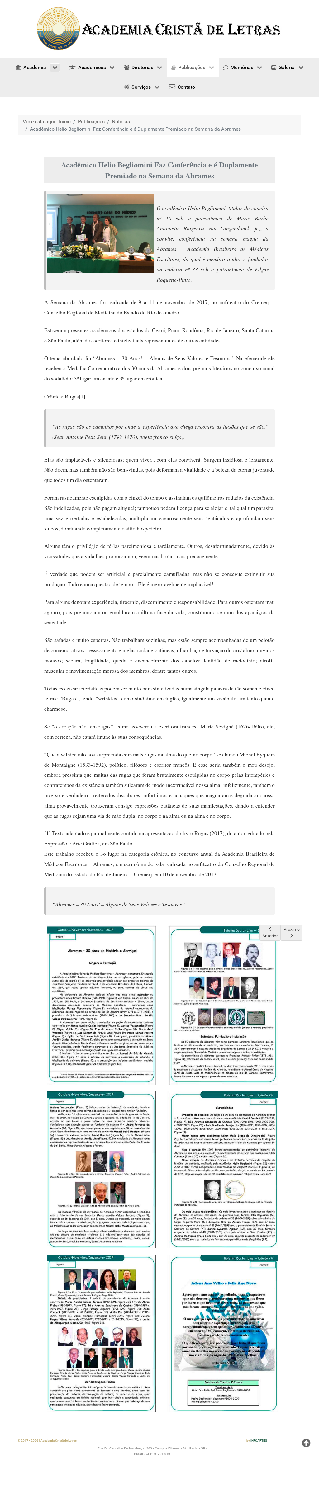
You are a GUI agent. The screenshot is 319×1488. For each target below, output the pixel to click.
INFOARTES (258, 1440)
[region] (159, 29)
